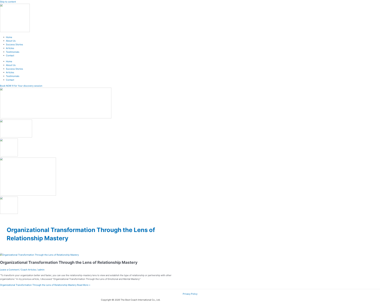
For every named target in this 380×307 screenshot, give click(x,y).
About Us (11, 40)
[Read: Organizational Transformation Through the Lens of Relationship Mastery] (39, 254)
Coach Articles (28, 269)
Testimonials (12, 51)
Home (9, 37)
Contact (10, 55)
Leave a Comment (9, 269)
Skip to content (8, 1)
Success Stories (14, 44)
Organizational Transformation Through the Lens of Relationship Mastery (68, 262)
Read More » (45, 285)
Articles (10, 48)
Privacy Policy (190, 293)
